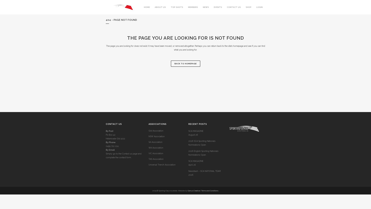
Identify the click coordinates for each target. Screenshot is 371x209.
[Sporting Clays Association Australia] (244, 143)
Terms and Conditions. (210, 191)
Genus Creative (194, 191)
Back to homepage (185, 64)
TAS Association (156, 159)
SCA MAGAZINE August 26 (195, 133)
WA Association (156, 148)
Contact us (127, 154)
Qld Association (156, 131)
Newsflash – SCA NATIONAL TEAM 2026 (204, 173)
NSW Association (157, 136)
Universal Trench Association (162, 165)
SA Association (155, 142)
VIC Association (156, 153)
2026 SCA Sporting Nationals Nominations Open (201, 143)
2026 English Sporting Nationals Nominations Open (203, 153)
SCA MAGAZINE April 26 (195, 163)
